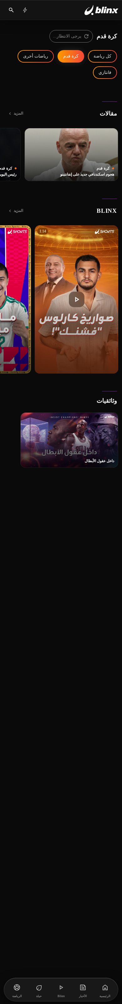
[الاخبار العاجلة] (25, 10)
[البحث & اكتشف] (11, 10)
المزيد (18, 113)
